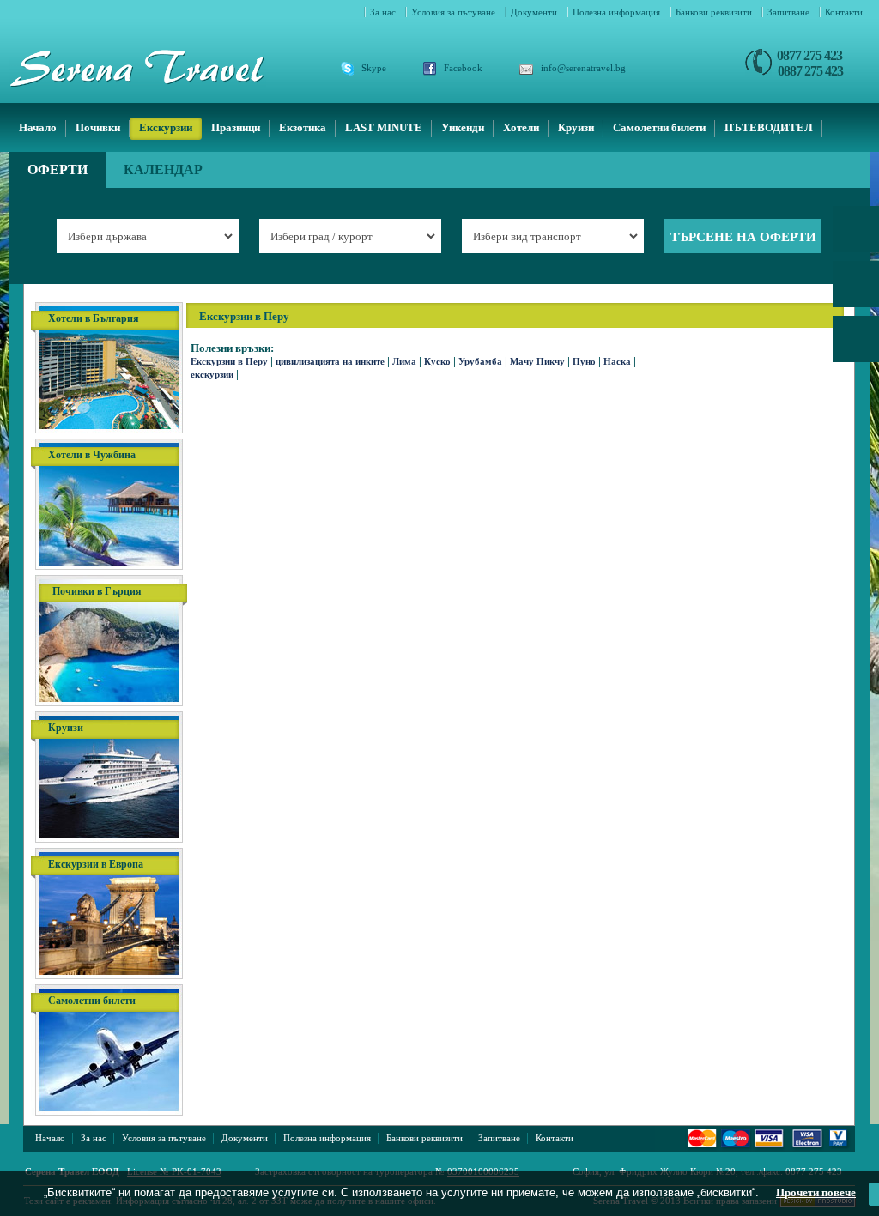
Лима (404, 361)
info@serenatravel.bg (583, 68)
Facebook (463, 68)
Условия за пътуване (454, 12)
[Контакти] (856, 345)
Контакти (844, 12)
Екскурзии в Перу (229, 361)
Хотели (521, 127)
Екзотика (302, 127)
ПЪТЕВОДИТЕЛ (768, 127)
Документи (535, 12)
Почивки (98, 127)
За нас (384, 12)
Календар (163, 169)
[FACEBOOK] (856, 290)
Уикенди (462, 127)
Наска (617, 361)
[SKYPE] (856, 235)
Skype (373, 68)
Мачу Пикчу (537, 361)
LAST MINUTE (383, 127)
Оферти (57, 169)
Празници (235, 127)
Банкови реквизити (715, 12)
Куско (437, 361)
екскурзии (212, 374)
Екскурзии (165, 127)
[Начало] (157, 68)
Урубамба (480, 361)
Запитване (789, 12)
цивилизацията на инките (330, 361)
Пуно (584, 361)
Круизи (576, 127)
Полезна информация (618, 12)
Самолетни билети (659, 127)
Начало (38, 127)
